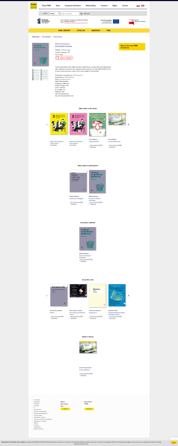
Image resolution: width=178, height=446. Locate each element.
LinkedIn (36, 405)
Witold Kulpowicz (62, 44)
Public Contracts (39, 429)
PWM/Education (66, 50)
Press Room (37, 409)
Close (174, 442)
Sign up (89, 409)
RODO (36, 423)
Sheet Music (57, 36)
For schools (46, 36)
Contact (36, 425)
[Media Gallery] (91, 6)
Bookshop (35, 36)
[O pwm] (46, 6)
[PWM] (33, 6)
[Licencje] (115, 6)
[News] (58, 6)
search (81, 13)
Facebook (37, 400)
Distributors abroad (39, 417)
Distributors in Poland (40, 421)
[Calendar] (104, 6)
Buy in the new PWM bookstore (96, 146)
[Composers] (73, 6)
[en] (144, 6)
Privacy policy (38, 415)
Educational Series (65, 79)
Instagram (37, 401)
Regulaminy (37, 427)
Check (65, 409)
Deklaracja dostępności (41, 413)
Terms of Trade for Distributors (43, 419)
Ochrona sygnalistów (40, 411)
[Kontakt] (126, 6)
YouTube (36, 403)
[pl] (136, 6)
